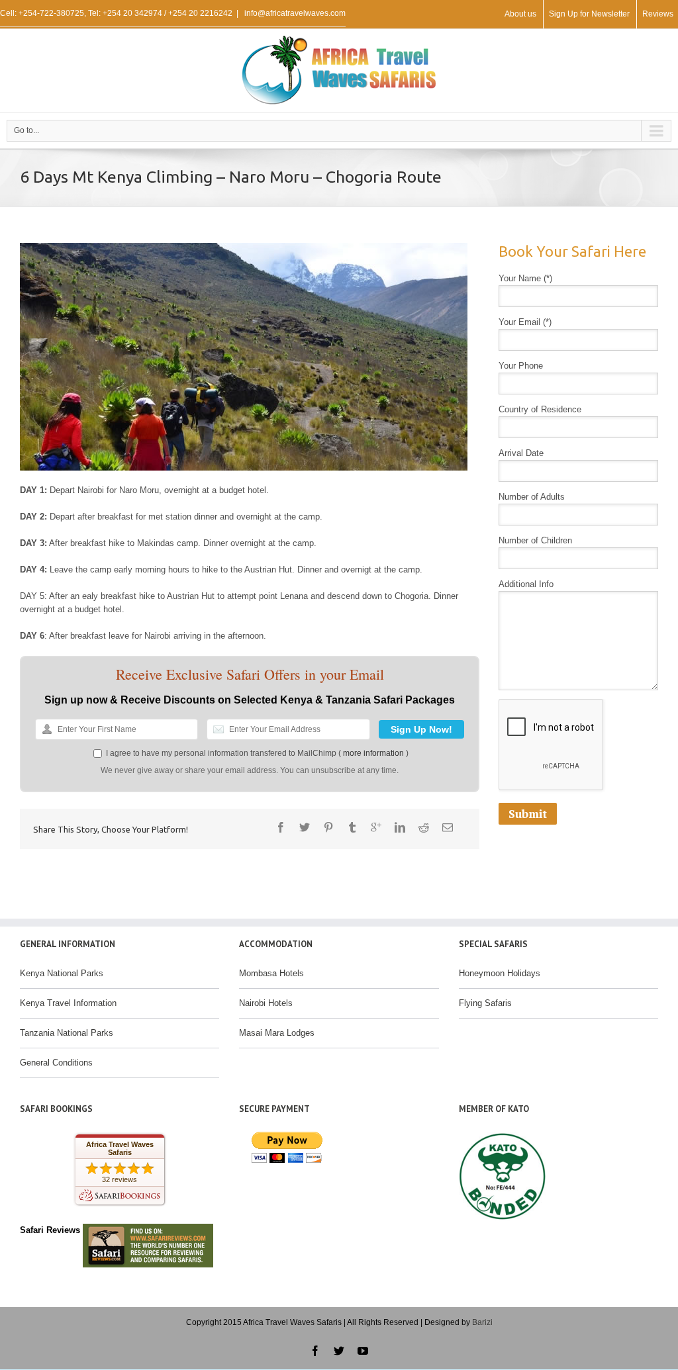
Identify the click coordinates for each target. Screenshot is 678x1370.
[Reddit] (423, 827)
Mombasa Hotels (271, 973)
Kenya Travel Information (68, 1003)
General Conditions (56, 1063)
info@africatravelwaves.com (294, 13)
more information (373, 753)
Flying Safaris (485, 1003)
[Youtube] (363, 1351)
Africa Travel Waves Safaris (120, 1148)
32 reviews (119, 1179)
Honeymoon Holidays (499, 973)
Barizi (482, 1322)
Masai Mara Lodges (277, 1033)
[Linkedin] (400, 827)
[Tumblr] (352, 827)
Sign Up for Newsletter (589, 14)
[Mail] (447, 827)
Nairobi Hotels (266, 1003)
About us (520, 14)
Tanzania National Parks (66, 1033)
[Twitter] (304, 827)
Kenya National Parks (61, 973)
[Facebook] (280, 827)
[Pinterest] (328, 827)
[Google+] (376, 827)
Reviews (657, 14)
